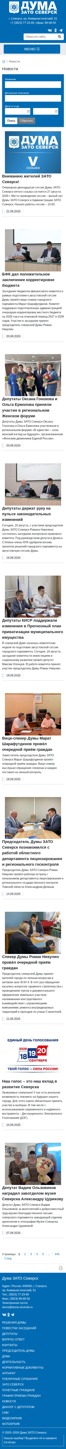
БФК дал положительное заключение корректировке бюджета (28, 280)
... (49, 1254)
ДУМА (6, 1356)
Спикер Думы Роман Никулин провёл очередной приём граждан (30, 962)
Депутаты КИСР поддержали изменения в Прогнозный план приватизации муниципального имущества (32, 629)
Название (10, 79)
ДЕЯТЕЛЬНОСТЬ (14, 1362)
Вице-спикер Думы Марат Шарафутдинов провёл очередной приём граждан (27, 744)
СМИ (5, 1412)
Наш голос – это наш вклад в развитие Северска (29, 1084)
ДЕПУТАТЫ (9, 1333)
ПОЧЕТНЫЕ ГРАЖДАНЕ (18, 1390)
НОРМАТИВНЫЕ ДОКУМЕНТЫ (22, 1367)
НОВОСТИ (9, 1401)
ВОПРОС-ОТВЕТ (13, 1339)
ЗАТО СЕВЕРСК (13, 1384)
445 (57, 1254)
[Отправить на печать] (61, 1268)
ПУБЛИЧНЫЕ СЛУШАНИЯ (20, 1378)
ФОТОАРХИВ (11, 1423)
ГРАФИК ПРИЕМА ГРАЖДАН (21, 1395)
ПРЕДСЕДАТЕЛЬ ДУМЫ (18, 1350)
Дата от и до (12, 106)
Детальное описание (17, 93)
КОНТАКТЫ (9, 1345)
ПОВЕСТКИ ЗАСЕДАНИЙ (19, 1328)
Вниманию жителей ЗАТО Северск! (26, 179)
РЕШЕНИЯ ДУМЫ (14, 1322)
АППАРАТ (8, 1373)
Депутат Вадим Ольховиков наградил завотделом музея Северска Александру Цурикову (32, 1193)
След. (8, 1258)
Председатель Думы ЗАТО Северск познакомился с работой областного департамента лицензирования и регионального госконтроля (32, 853)
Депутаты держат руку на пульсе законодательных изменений (26, 514)
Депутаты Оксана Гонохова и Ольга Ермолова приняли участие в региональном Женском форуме (29, 407)
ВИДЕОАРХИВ (12, 1418)
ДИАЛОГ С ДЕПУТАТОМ (18, 1407)
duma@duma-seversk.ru (17, 1307)
